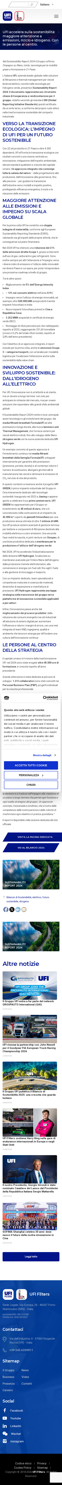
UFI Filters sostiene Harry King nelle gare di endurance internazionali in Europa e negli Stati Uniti (29, 1141)
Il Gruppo (8, 1370)
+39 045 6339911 (21, 1350)
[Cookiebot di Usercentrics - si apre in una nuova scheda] (43, 698)
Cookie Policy (22, 1467)
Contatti (27, 1383)
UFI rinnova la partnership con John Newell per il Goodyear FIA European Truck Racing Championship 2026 (29, 1048)
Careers (8, 1390)
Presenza (9, 1383)
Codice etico (23, 1463)
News (25, 1370)
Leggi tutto (31, 1256)
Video (25, 1377)
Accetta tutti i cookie (31, 765)
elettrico (36, 897)
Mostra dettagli (42, 755)
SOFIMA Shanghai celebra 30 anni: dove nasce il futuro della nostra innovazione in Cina (28, 1235)
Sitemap (42, 1467)
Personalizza (29, 775)
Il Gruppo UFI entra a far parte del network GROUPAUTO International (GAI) (28, 1003)
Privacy (41, 1463)
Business (8, 1377)
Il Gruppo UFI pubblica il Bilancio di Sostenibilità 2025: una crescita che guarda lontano (29, 1095)
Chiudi (31, 784)
